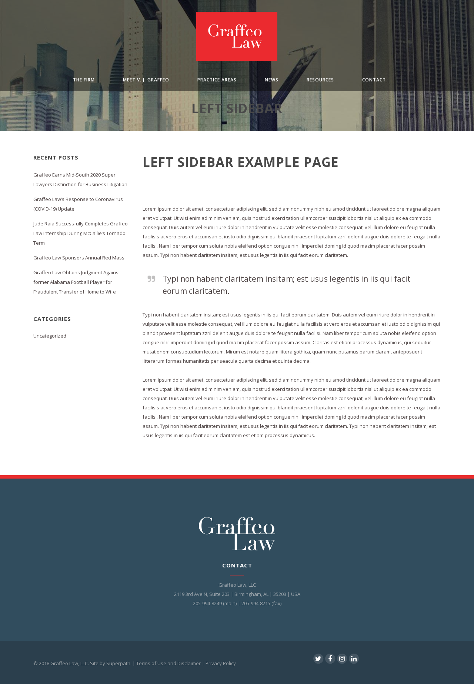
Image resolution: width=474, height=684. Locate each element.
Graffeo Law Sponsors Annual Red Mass (78, 257)
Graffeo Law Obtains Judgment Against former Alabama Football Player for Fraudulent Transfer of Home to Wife (76, 282)
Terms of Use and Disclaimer (168, 663)
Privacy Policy (221, 663)
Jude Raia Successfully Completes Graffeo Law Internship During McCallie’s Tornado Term (80, 233)
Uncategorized (49, 335)
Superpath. (118, 663)
